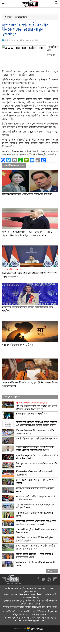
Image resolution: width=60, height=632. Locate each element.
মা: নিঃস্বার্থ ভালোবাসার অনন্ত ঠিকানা (17, 344)
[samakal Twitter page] (43, 580)
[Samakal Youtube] (49, 580)
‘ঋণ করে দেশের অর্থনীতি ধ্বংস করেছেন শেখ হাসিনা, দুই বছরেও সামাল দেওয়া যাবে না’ (37, 405)
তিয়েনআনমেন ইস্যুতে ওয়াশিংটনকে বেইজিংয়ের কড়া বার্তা (27, 194)
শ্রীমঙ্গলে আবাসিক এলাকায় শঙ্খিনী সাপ (31, 413)
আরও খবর (52, 571)
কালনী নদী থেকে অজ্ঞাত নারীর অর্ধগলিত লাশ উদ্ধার (36, 438)
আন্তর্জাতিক (22, 17)
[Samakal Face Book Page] (38, 580)
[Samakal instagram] (55, 580)
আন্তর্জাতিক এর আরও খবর (14, 165)
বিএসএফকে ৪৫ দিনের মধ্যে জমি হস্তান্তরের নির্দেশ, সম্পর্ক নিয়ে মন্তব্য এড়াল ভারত (29, 273)
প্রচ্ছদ (9, 17)
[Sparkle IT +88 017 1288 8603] (36, 629)
